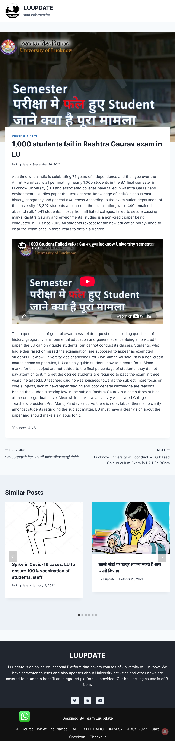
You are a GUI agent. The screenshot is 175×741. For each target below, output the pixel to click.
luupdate (22, 164)
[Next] (162, 556)
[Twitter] (75, 700)
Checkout (77, 737)
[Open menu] (166, 10)
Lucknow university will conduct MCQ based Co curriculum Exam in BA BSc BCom (132, 456)
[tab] (79, 615)
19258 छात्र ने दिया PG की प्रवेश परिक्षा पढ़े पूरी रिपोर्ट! (42, 454)
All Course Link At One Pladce (41, 729)
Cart (155, 729)
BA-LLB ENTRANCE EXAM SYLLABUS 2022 (109, 729)
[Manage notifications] (165, 731)
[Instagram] (87, 700)
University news (25, 135)
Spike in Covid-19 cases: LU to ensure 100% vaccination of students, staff (43, 571)
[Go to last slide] (13, 556)
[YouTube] (100, 700)
